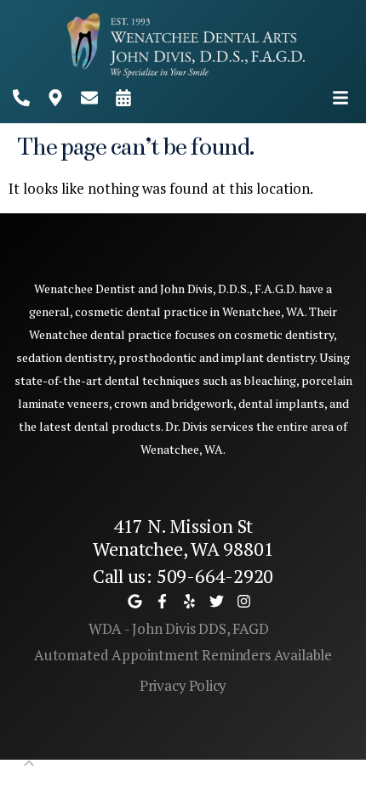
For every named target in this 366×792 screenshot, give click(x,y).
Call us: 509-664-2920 (183, 575)
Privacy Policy (183, 685)
